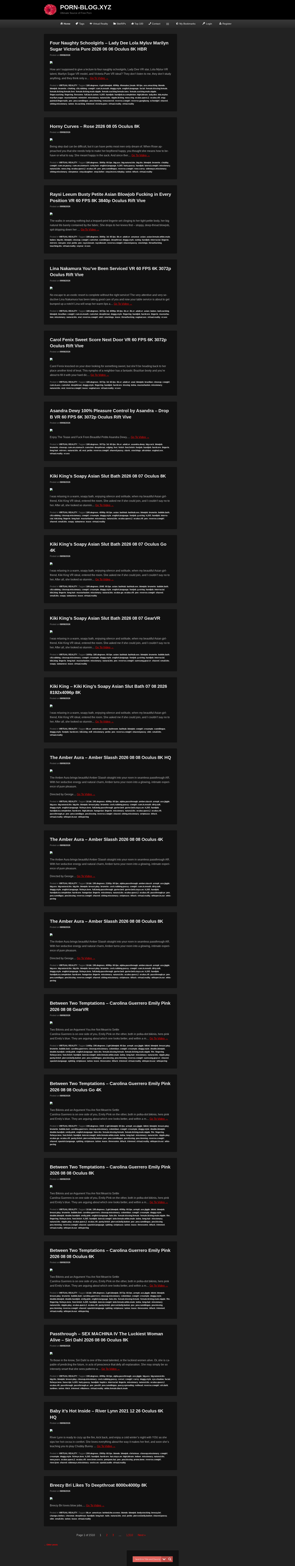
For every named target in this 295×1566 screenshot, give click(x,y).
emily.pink (70, 1052)
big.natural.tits (128, 162)
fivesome (78, 94)
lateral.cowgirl (151, 165)
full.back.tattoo (91, 94)
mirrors (53, 243)
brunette (62, 88)
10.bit (89, 801)
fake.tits (98, 1052)
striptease (145, 814)
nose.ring (129, 98)
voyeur (80, 246)
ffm (152, 1052)
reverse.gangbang (140, 101)
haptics (103, 1382)
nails (107, 1516)
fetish (121, 447)
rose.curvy (139, 169)
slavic (127, 450)
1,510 (129, 1535)
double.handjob (57, 1052)
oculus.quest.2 (142, 98)
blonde (161, 85)
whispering (83, 817)
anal (133, 382)
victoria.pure (101, 104)
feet (115, 447)
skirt (101, 317)
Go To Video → (99, 78)
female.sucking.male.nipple (143, 91)
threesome (105, 1061)
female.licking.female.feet (62, 91)
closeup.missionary (71, 515)
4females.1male (128, 85)
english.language (130, 88)
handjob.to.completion (125, 94)
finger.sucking (57, 94)
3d (107, 237)
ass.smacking (150, 85)
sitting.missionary (58, 104)
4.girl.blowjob (105, 85)
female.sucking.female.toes (115, 91)
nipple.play (164, 1055)
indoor (138, 1456)
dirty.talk (156, 804)
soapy (71, 521)
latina (133, 385)
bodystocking (143, 1513)
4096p (116, 85)
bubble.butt (64, 1049)
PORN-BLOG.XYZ (85, 7)
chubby (164, 162)
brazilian (62, 314)
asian (143, 237)
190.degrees (99, 801)
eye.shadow (158, 1379)
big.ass (116, 162)
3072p (102, 311)
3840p (102, 162)
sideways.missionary (156, 169)
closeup (76, 240)
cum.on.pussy (65, 165)
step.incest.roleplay (115, 172)
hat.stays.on (116, 1456)
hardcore (145, 314)
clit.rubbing (81, 88)
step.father (99, 172)
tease (117, 317)
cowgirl (91, 88)
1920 (101, 1126)
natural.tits (105, 98)
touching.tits (56, 246)
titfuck (135, 172)
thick (67, 1388)
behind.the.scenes (111, 1513)
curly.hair (94, 165)
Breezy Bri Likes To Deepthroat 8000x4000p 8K (98, 1485)
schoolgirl (154, 101)
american (96, 729)
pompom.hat (110, 1459)
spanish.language (58, 1061)
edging (109, 447)
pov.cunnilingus (80, 101)
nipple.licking (117, 98)
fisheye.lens (85, 807)
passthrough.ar (57, 814)
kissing (126, 385)
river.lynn (54, 1462)
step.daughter (86, 172)
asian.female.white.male (158, 237)
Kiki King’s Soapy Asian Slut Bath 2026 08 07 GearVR (105, 618)
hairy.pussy (129, 165)
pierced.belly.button (71, 1058)
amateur (135, 237)
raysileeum (100, 243)
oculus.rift (155, 98)
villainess (84, 1388)
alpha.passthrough (129, 801)
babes (53, 240)
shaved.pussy (130, 243)
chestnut (70, 1516)
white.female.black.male (116, 1388)
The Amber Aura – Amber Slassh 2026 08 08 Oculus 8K (106, 921)
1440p (89, 1046)
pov (70, 101)
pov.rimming (95, 101)
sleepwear (73, 172)
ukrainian (146, 450)
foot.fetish (130, 447)
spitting (71, 1061)
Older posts (51, 1545)
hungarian (99, 811)
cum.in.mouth (102, 88)
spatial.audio (106, 1462)
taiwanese (80, 521)
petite (74, 243)
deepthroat (116, 240)
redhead (139, 1385)
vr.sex (87, 246)
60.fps (140, 85)
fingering (69, 94)
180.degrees (92, 85)
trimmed (90, 104)
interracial (155, 240)
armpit (156, 801)
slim (149, 732)
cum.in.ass (55, 385)
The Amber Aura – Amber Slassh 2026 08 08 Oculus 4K (106, 839)
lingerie (165, 240)
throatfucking (155, 243)
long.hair (54, 450)
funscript (67, 1382)
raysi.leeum (88, 243)
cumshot (93, 240)
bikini (147, 1046)
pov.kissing (90, 814)
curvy (136, 1379)
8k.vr (119, 237)
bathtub (123, 512)
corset (121, 1379)
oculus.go (118, 592)
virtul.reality (128, 104)
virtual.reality (115, 104)
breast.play (94, 804)
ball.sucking (163, 311)
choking (71, 88)
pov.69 (97, 1385)
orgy (163, 98)
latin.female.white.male (108, 1055)
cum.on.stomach (81, 165)
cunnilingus (104, 240)
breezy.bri (156, 1513)
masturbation (70, 98)
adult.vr (126, 237)
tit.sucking (80, 104)
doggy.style (115, 88)
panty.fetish (55, 1058)
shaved (164, 101)
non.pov (62, 243)
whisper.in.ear (70, 817)
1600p (89, 654)
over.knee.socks (95, 1459)
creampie (94, 515)
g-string (141, 515)
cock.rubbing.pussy (119, 804)
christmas (134, 1453)
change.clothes (57, 1516)
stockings (143, 243)
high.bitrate (142, 94)
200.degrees (92, 1453)
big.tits (139, 162)
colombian (114, 1049)
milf (90, 732)
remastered (108, 101)
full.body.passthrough (102, 807)
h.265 (102, 94)
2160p (109, 883)
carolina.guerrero (79, 1049)
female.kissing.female (156, 88)
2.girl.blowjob (112, 1046)
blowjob (53, 88)
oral (69, 243)
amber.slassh (145, 801)
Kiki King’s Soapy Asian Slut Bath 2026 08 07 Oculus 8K (108, 476)
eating (138, 240)
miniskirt (82, 98)
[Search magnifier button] (170, 1559)
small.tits (62, 521)
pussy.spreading (126, 1385)
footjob (139, 447)
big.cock (150, 444)
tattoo (71, 104)
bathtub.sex (133, 512)
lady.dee (153, 94)
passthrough (67, 1385)
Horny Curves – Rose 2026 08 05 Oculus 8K (95, 126)
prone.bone (139, 1459)
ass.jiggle (165, 801)
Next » (142, 1535)
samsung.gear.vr (143, 661)
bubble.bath (163, 512)
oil (80, 450)
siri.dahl (164, 1385)
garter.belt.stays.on (134, 807)
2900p (102, 1453)
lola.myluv (163, 94)
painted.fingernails (59, 101)
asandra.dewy (138, 444)
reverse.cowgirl (122, 101)
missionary (93, 98)
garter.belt (119, 807)
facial (142, 88)
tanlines (54, 1388)
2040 (101, 586)
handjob (110, 94)
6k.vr (126, 311)
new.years (55, 1459)
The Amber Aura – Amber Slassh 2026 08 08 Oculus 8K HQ (110, 757)
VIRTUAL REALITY (68, 85)
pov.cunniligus (77, 814)
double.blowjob (157, 1049)
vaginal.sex (140, 317)
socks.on (94, 1462)
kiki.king (58, 518)
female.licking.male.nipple (88, 91)
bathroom (113, 729)
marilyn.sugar (56, 98)
